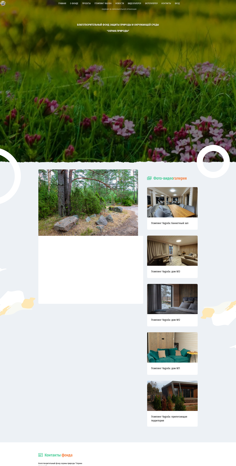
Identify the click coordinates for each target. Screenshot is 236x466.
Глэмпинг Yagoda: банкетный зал (169, 223)
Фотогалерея (151, 3)
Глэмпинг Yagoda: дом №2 (165, 319)
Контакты (166, 3)
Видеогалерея (134, 3)
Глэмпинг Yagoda (103, 3)
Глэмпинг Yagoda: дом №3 (165, 271)
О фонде (74, 3)
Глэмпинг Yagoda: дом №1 (165, 368)
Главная (62, 3)
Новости (119, 3)
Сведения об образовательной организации (119, 9)
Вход (177, 3)
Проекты (86, 3)
